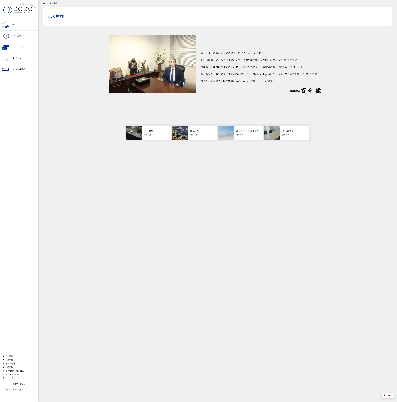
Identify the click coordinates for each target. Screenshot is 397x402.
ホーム (45, 3)
